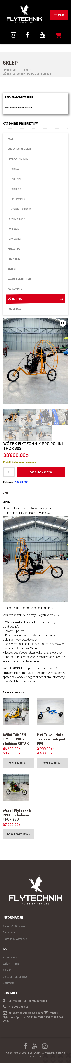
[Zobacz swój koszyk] (59, 35)
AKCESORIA (15, 239)
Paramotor (16, 188)
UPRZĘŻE (14, 228)
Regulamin (9, 932)
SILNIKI (12, 268)
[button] (63, 323)
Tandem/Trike (18, 198)
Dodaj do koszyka (41, 472)
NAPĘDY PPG (15, 288)
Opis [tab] (5, 492)
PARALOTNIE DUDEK (19, 158)
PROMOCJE (14, 258)
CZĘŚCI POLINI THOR (19, 278)
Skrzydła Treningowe (21, 208)
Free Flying (16, 178)
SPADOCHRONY (17, 219)
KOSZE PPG (14, 248)
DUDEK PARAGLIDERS (20, 148)
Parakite (15, 168)
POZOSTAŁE (14, 308)
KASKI (11, 138)
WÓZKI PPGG (15, 298)
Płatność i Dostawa (14, 926)
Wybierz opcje (18, 762)
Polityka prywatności (15, 939)
